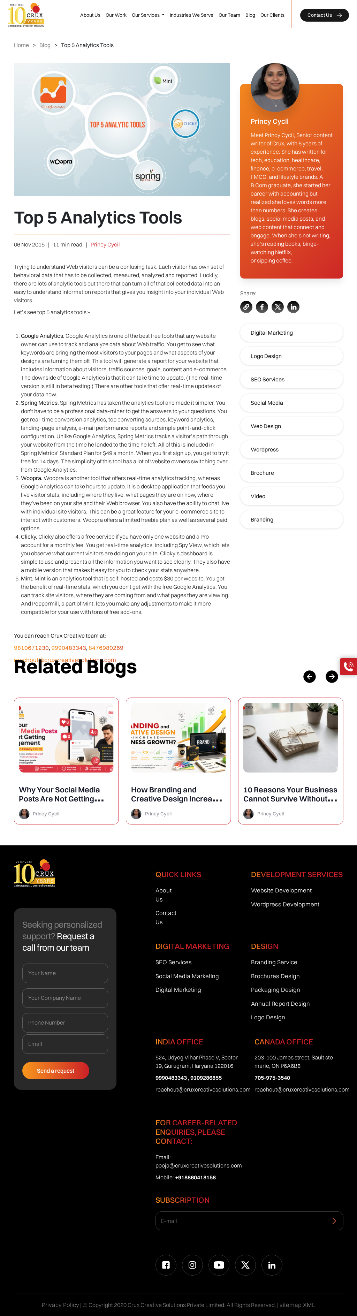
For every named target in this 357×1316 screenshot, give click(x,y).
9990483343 (68, 647)
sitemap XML (297, 1304)
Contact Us (320, 15)
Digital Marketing (272, 332)
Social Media (267, 402)
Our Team (229, 15)
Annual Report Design (280, 1003)
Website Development (281, 890)
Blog (250, 15)
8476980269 (106, 647)
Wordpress (265, 449)
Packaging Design (275, 989)
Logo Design (266, 355)
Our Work (116, 15)
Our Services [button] (146, 15)
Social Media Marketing (187, 976)
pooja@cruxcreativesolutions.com (198, 1165)
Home (21, 44)
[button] (332, 677)
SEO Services (267, 379)
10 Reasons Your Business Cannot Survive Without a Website (290, 799)
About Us (90, 15)
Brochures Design (275, 976)
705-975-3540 (272, 1077)
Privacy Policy (60, 1304)
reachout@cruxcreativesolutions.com (203, 1089)
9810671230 (31, 647)
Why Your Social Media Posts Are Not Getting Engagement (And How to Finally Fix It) (64, 803)
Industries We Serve (191, 15)
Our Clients (272, 15)
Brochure (262, 472)
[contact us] (348, 666)
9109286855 (206, 1077)
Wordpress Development (285, 904)
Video (258, 496)
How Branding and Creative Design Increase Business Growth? (176, 799)
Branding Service (274, 962)
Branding (262, 519)
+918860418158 (195, 1177)
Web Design (266, 426)
